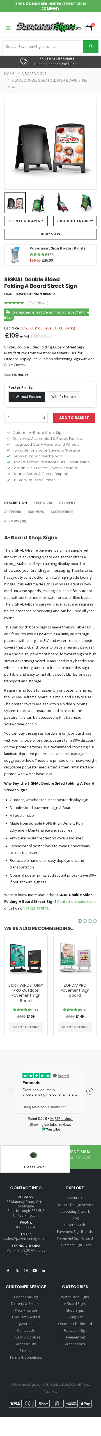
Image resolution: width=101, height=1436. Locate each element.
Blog (75, 1218)
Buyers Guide (75, 1225)
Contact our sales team (76, 901)
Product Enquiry (75, 221)
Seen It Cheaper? (26, 221)
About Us (75, 1198)
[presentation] (12, 144)
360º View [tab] (36, 511)
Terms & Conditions (26, 1357)
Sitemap (26, 1350)
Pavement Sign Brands (36, 294)
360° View (50, 234)
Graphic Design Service (74, 1204)
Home (9, 73)
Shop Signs (75, 1310)
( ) (37, 303)
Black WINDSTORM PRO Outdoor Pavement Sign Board (25, 993)
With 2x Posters (63, 397)
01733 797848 (37, 908)
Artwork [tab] (12, 511)
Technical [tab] (43, 502)
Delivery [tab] (67, 502)
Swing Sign (75, 1317)
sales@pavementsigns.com (26, 1238)
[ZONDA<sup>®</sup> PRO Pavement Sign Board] (75, 957)
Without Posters (28, 397)
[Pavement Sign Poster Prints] (15, 255)
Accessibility (26, 1344)
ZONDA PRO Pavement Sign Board (75, 990)
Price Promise (26, 1310)
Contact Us (26, 1330)
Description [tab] (15, 502)
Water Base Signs (75, 1297)
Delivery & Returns (26, 1303)
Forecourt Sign (75, 1330)
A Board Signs (34, 73)
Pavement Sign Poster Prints (57, 248)
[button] (91, 28)
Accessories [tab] (61, 511)
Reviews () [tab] (15, 521)
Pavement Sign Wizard (75, 1238)
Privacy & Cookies (26, 1337)
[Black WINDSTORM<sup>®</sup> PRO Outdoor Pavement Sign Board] (25, 957)
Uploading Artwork (75, 1211)
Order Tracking (26, 1297)
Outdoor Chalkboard (75, 1323)
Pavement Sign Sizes (75, 1245)
